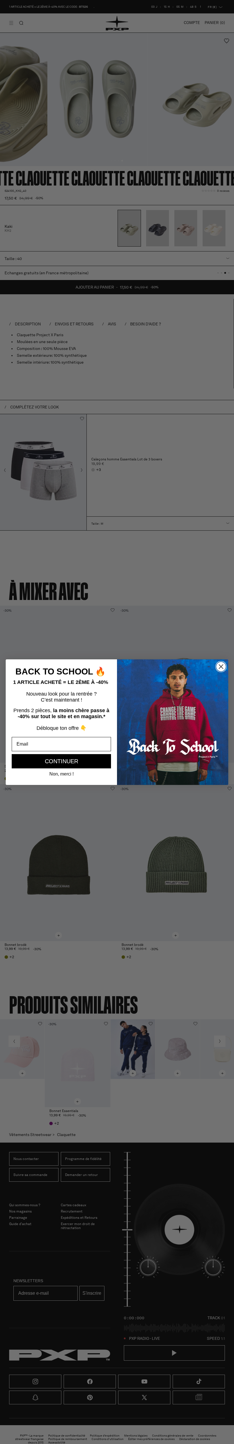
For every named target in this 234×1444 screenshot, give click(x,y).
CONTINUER (61, 761)
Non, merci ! (61, 774)
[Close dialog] (221, 667)
